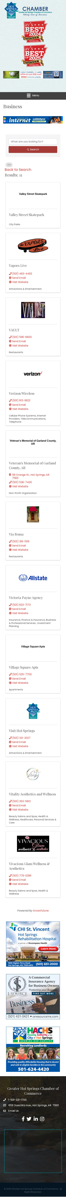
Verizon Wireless (21, 393)
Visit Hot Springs (22, 730)
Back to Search (18, 169)
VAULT (14, 330)
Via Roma (16, 534)
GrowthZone (41, 910)
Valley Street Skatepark (26, 214)
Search (34, 149)
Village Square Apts (23, 667)
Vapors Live (18, 265)
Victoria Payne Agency (26, 597)
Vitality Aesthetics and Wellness (32, 794)
